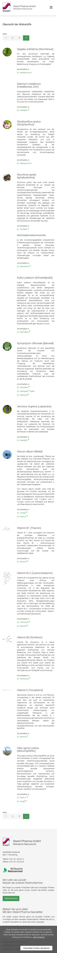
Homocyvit (25, 622)
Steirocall (24, 395)
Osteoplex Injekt (27, 391)
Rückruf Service (11, 898)
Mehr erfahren (39, 937)
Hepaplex (24, 110)
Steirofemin (25, 266)
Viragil (23, 801)
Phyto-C (24, 516)
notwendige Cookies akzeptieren (36, 948)
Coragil (23, 513)
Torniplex (24, 229)
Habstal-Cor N (25, 73)
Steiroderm (25, 332)
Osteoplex (25, 387)
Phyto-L (24, 797)
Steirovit (24, 561)
